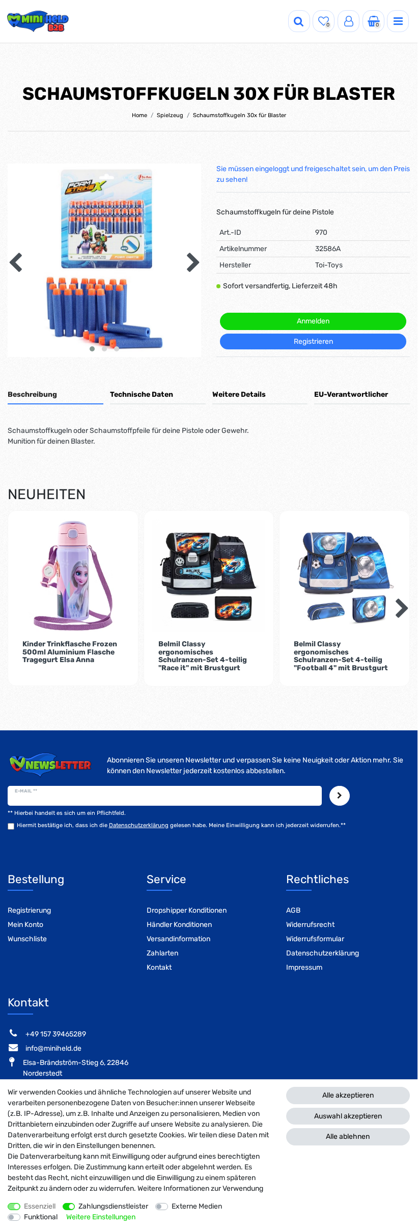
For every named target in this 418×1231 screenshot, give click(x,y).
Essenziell (39, 1206)
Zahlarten (162, 953)
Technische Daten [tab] (141, 394)
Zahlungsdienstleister (113, 1206)
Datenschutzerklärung (322, 953)
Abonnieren (339, 796)
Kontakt (159, 967)
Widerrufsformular (315, 939)
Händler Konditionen (179, 924)
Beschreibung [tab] (32, 394)
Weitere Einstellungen (100, 1217)
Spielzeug (170, 115)
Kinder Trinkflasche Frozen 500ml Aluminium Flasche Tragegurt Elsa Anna (69, 652)
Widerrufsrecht (310, 924)
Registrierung (29, 910)
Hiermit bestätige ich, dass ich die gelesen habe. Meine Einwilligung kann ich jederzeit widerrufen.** (181, 825)
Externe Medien (197, 1206)
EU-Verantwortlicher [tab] (351, 394)
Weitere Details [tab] (239, 394)
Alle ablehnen (348, 1136)
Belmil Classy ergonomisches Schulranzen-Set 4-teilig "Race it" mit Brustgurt (202, 656)
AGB (293, 910)
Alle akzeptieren (348, 1095)
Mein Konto (25, 924)
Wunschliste (27, 939)
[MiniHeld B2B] (38, 21)
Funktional (41, 1217)
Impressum (304, 967)
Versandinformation (178, 939)
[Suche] (299, 21)
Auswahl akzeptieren (348, 1116)
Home (139, 115)
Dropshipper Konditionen (187, 910)
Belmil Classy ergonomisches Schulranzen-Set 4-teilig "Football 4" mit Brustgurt (341, 656)
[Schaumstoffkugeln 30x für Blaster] (104, 260)
